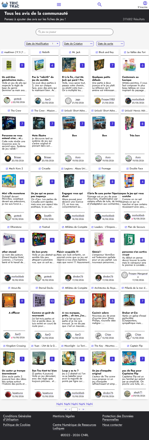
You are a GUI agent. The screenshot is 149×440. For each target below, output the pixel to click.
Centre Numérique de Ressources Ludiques (74, 426)
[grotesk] (7, 100)
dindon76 (78, 276)
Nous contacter (112, 425)
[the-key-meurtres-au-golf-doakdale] (99, 358)
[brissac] (8, 159)
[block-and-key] (99, 65)
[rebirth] (39, 65)
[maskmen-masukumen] (9, 65)
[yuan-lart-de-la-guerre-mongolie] (39, 358)
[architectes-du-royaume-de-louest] (99, 300)
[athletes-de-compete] (69, 239)
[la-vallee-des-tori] (129, 65)
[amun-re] (9, 300)
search (99, 5)
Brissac (17, 157)
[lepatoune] (8, 394)
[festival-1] (39, 239)
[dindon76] (68, 278)
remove (91, 43)
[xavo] (38, 101)
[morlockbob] (128, 101)
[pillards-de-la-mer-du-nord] (129, 300)
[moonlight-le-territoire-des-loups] (69, 358)
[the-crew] (9, 123)
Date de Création (73, 43)
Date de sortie (105, 43)
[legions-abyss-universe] (69, 181)
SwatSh (48, 215)
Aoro (78, 157)
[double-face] (129, 181)
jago (78, 99)
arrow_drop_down (57, 43)
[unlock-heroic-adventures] (129, 123)
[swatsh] (38, 217)
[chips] (98, 336)
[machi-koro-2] (9, 181)
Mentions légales (63, 416)
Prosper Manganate (138, 275)
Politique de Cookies (16, 425)
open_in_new (2, 52)
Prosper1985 (108, 99)
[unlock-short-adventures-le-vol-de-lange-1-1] (69, 123)
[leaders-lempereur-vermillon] (99, 239)
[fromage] (99, 181)
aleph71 (138, 392)
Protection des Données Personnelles (117, 418)
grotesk (18, 99)
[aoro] (68, 159)
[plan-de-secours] (129, 239)
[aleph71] (127, 394)
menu (59, 5)
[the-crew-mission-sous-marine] (39, 123)
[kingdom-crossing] (9, 358)
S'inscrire (142, 7)
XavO (48, 99)
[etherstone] (9, 239)
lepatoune (17, 393)
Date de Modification (37, 43)
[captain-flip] (129, 358)
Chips (108, 334)
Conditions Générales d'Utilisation (17, 418)
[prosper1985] (98, 101)
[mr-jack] (69, 65)
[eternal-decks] (39, 300)
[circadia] (39, 181)
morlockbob (138, 99)
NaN (59, 404)
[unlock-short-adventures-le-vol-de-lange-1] (99, 123)
